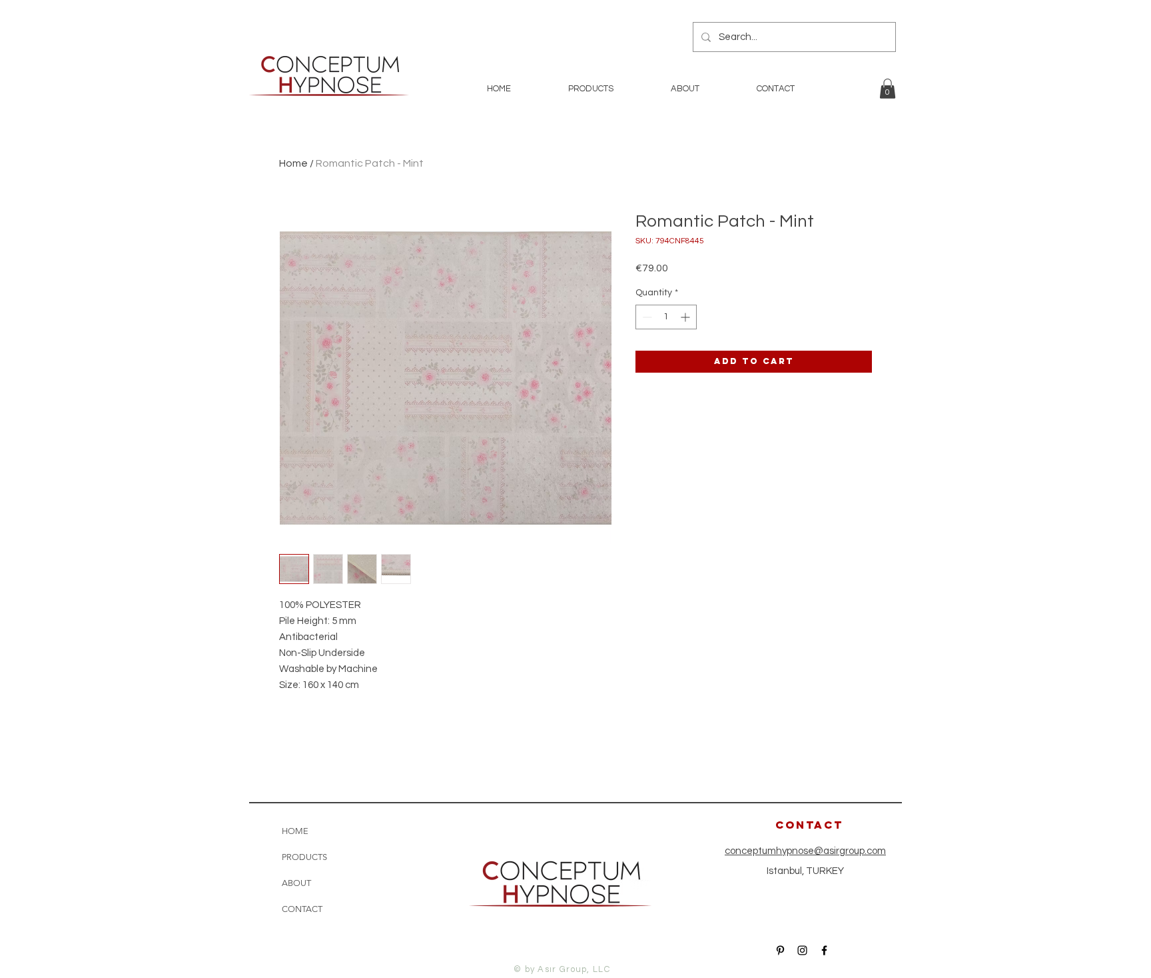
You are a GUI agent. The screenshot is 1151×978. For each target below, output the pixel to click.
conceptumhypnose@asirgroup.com (805, 851)
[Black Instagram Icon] (802, 950)
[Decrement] (645, 317)
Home (293, 163)
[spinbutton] (666, 317)
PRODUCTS (304, 857)
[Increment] (686, 317)
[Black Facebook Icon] (824, 950)
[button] (887, 89)
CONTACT (302, 909)
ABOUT (296, 883)
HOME (295, 831)
